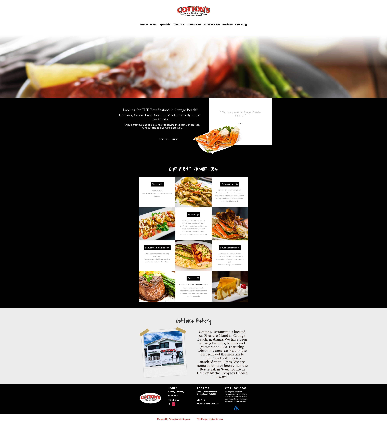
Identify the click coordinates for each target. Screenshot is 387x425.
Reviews (227, 24)
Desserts (192, 278)
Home (144, 24)
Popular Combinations (156, 247)
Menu (153, 24)
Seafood (192, 214)
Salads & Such (228, 184)
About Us (179, 24)
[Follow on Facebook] (169, 404)
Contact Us (194, 24)
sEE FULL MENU (169, 139)
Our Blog (241, 24)
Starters (156, 184)
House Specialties (228, 247)
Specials (165, 24)
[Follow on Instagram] (173, 404)
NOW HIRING (212, 24)
